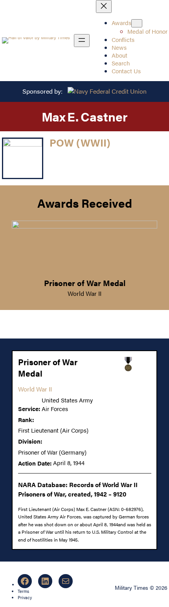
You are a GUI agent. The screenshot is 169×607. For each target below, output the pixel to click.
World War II (84, 293)
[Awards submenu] (136, 23)
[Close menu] (104, 6)
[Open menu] (82, 40)
